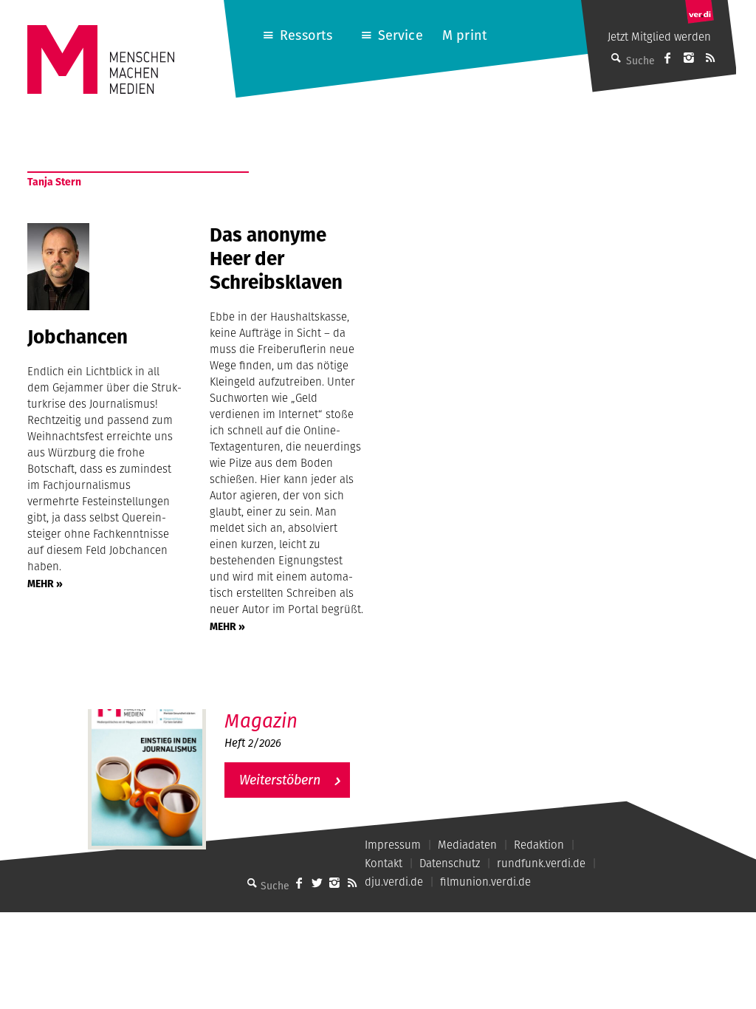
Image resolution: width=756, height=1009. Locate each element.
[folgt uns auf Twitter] (317, 883)
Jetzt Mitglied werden (659, 36)
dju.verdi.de (394, 881)
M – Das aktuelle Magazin (296, 708)
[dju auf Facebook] (667, 57)
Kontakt (383, 863)
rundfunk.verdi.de (541, 863)
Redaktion (539, 844)
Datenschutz (449, 863)
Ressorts (306, 35)
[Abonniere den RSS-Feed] (710, 57)
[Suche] (252, 883)
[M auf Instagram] (689, 57)
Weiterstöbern (279, 779)
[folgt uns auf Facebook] (299, 883)
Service (400, 35)
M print (464, 35)
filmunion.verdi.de (485, 881)
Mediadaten (467, 844)
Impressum (393, 844)
